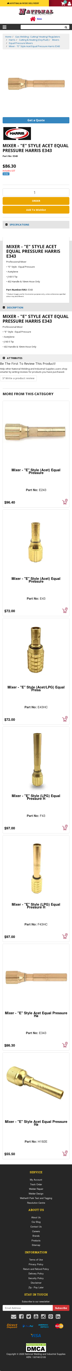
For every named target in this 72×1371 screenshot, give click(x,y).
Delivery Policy (36, 1273)
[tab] (36, 224)
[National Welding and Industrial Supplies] (36, 11)
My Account (36, 1179)
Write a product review (19, 378)
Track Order (36, 1184)
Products (36, 1240)
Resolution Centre (36, 1202)
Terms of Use (36, 1259)
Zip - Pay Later (36, 1287)
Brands (36, 1235)
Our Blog (36, 1221)
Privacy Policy (36, 1264)
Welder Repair (36, 1188)
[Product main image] (36, 83)
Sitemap (36, 1245)
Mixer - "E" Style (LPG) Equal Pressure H (36, 797)
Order (36, 200)
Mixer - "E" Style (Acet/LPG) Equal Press (36, 688)
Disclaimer (36, 1282)
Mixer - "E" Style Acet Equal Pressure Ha (36, 1014)
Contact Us (36, 1226)
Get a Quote (36, 120)
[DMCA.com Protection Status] (36, 1347)
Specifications (19, 224)
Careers (36, 1231)
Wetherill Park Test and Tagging (36, 1198)
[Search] (66, 27)
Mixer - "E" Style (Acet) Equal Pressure (36, 471)
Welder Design (36, 1193)
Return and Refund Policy (36, 1269)
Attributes (14, 358)
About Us (36, 1217)
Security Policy (36, 1278)
